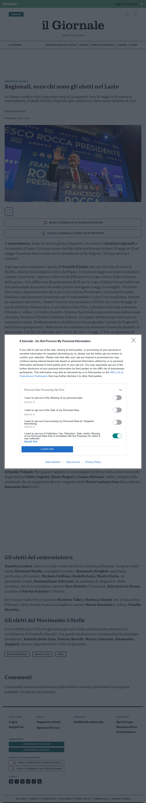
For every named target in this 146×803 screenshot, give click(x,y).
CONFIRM (47, 449)
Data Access (73, 462)
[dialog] (73, 401)
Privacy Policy (93, 462)
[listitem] (73, 390)
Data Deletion (53, 462)
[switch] (117, 397)
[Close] (134, 341)
